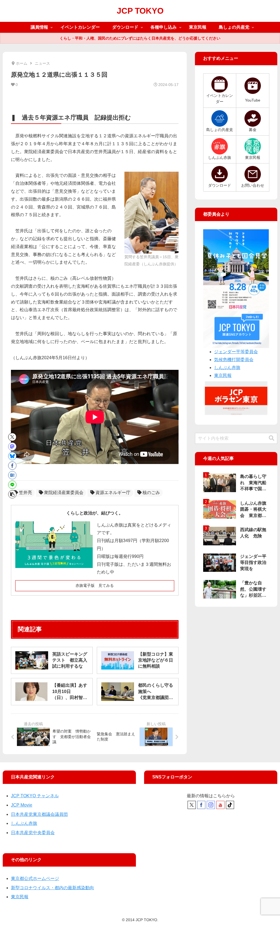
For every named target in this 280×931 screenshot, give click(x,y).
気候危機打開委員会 (233, 359)
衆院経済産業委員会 (63, 492)
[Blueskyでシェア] (12, 456)
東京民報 (223, 375)
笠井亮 (25, 492)
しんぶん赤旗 (227, 367)
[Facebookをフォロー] (201, 805)
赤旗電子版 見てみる (94, 585)
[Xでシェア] (12, 437)
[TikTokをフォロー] (230, 805)
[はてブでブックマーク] (12, 475)
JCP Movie (21, 805)
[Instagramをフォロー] (211, 805)
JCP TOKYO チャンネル (35, 795)
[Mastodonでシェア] (12, 446)
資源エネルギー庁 (112, 492)
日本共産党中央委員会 (33, 832)
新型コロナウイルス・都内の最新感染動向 (52, 887)
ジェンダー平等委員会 (236, 351)
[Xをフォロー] (192, 805)
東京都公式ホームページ (35, 878)
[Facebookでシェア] (12, 466)
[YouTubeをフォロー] (220, 805)
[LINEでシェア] (12, 485)
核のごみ (151, 492)
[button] (12, 494)
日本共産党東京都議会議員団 (39, 814)
